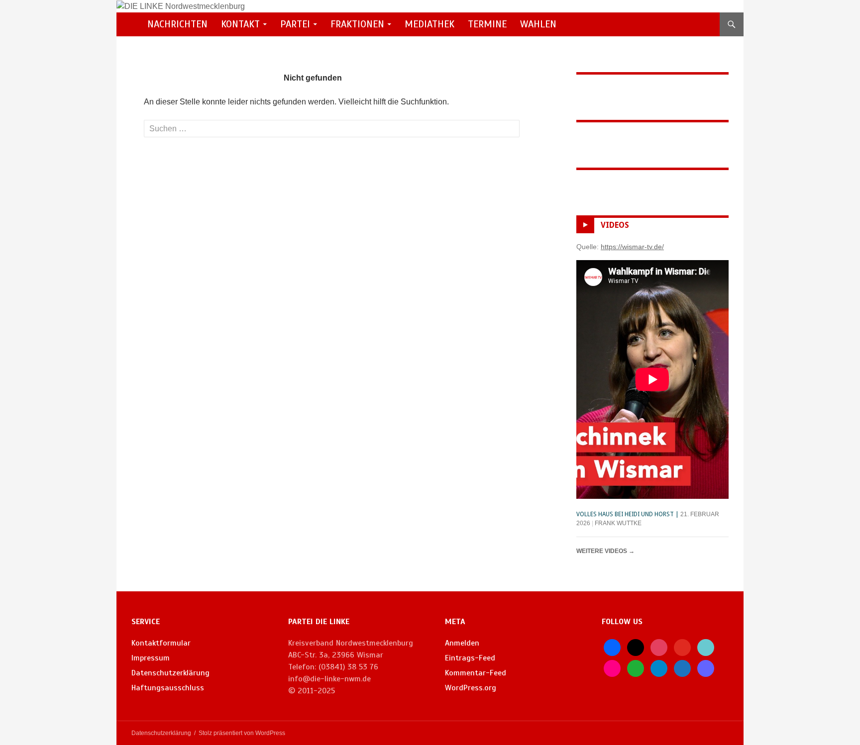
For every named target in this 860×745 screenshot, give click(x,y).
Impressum (150, 658)
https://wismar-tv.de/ (632, 247)
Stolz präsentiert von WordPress (242, 733)
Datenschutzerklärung (170, 673)
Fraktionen (357, 24)
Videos (615, 225)
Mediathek (429, 24)
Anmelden (462, 643)
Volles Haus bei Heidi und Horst (625, 514)
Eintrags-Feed (470, 658)
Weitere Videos (605, 551)
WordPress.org (470, 688)
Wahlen (538, 24)
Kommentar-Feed (475, 673)
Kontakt (240, 24)
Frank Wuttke (618, 523)
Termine (487, 24)
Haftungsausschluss (167, 688)
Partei (295, 24)
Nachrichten (177, 24)
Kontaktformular (161, 643)
